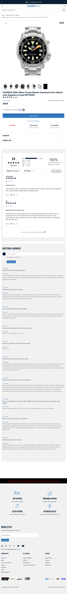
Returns (47, 560)
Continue (11, 261)
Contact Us (48, 565)
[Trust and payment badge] (8, 578)
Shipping (47, 562)
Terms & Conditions (6, 562)
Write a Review (56, 171)
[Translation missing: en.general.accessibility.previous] (1, 2)
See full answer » (57, 391)
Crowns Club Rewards (29, 565)
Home (2, 15)
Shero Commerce (61, 587)
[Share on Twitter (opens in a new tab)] (14, 195)
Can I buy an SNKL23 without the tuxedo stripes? (17, 343)
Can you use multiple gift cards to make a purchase (18, 328)
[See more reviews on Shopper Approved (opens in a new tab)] (17, 195)
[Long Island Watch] (33, 6)
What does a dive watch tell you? (13, 439)
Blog (2, 560)
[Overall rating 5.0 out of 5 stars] (7, 97)
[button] (5, 86)
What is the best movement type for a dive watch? (17, 380)
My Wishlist (26, 562)
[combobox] (31, 10)
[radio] (33, 158)
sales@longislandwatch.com (12, 549)
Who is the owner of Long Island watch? (14, 270)
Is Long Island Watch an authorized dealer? (15, 308)
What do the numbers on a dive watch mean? (16, 358)
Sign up (5, 540)
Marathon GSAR (21, 387)
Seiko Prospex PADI (17, 389)
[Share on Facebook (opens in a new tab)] (11, 195)
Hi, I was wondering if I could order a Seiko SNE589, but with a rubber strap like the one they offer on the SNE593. (31, 402)
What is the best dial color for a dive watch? (15, 418)
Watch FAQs (48, 558)
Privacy (3, 565)
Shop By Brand (9, 15)
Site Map (3, 567)
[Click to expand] (5, 23)
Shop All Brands (5, 572)
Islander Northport (54, 425)
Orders (25, 560)
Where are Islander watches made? (13, 289)
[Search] (64, 10)
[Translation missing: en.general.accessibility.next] (65, 2)
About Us (3, 558)
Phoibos (17, 15)
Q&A (2, 569)
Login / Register (27, 558)
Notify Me (33, 115)
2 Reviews (15, 97)
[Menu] (2, 6)
